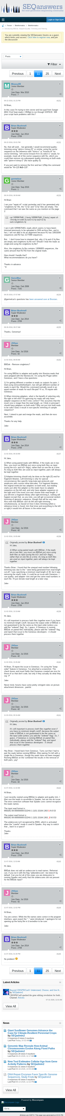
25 (47, 73)
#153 (59, 195)
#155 (59, 327)
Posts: (14, 95)
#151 (59, 101)
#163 (59, 861)
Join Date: (15, 92)
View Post (44, 542)
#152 (59, 142)
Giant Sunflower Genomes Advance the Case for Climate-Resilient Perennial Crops (32, 1031)
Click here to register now (39, 37)
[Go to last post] (31, 1040)
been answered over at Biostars (43, 299)
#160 (59, 662)
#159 (59, 611)
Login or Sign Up (55, 20)
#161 (59, 715)
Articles (21, 998)
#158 (59, 536)
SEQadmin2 (17, 992)
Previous (18, 73)
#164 (59, 908)
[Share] (60, 94)
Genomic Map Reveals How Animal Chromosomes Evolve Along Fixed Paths (31, 1047)
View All (11, 1006)
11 (38, 73)
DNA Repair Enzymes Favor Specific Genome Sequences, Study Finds (32, 1075)
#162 (59, 788)
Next (58, 73)
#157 (59, 454)
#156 (59, 360)
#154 (59, 295)
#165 (59, 954)
